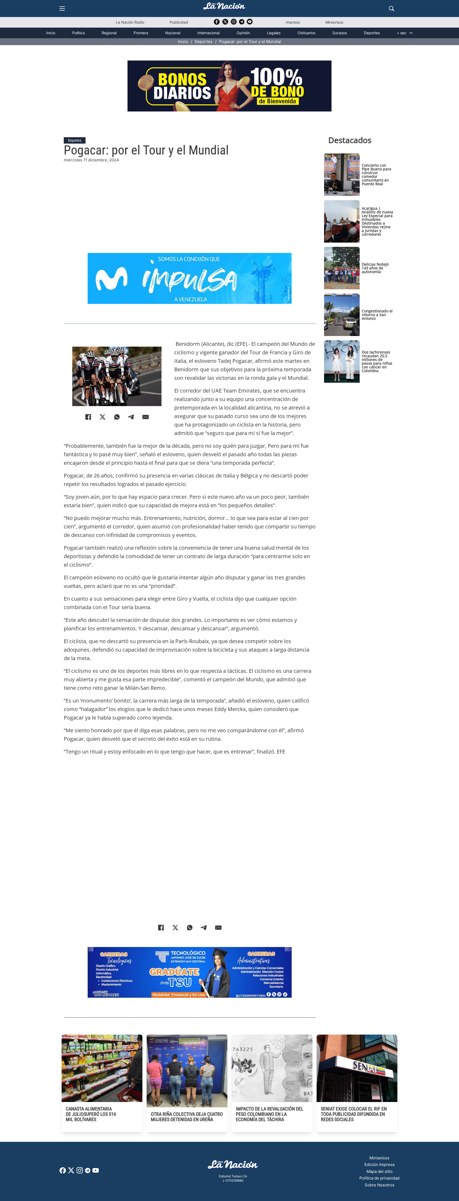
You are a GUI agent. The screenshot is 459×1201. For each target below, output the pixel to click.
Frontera (141, 33)
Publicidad (179, 22)
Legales (273, 33)
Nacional (172, 33)
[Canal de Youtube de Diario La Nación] (249, 23)
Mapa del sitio (380, 1171)
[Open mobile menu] (62, 8)
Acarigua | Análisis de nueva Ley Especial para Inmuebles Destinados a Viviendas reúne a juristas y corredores (377, 221)
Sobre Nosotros (379, 1184)
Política (78, 33)
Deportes (372, 33)
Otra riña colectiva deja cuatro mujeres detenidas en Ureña (187, 1116)
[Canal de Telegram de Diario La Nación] (241, 23)
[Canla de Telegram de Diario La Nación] (87, 1171)
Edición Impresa (379, 1164)
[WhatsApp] (117, 417)
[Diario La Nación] (224, 7)
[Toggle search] (392, 8)
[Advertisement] (189, 200)
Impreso (293, 22)
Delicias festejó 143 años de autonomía (375, 268)
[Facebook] (88, 417)
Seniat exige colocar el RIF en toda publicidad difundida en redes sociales (354, 1114)
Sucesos (339, 33)
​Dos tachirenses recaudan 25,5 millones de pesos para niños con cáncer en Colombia (377, 361)
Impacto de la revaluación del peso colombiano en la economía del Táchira (269, 1114)
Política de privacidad (379, 1178)
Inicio (50, 33)
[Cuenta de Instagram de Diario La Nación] (79, 1172)
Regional (109, 33)
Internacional (208, 33)
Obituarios (306, 33)
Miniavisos (334, 22)
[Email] (146, 417)
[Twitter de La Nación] (225, 23)
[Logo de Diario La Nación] (232, 1166)
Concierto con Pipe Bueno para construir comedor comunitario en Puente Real (376, 174)
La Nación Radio (130, 22)
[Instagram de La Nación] (234, 23)
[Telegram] (131, 417)
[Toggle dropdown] (411, 33)
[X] (103, 417)
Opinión (243, 33)
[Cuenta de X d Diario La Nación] (71, 1172)
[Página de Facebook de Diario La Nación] (63, 1171)
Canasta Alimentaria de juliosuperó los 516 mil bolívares (91, 1114)
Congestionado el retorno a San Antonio (377, 314)
